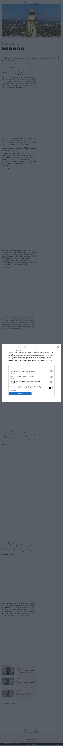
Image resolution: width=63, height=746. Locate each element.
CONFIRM (20, 393)
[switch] (51, 371)
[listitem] (31, 368)
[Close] (58, 347)
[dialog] (31, 373)
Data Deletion (23, 399)
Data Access (31, 399)
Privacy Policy (40, 399)
